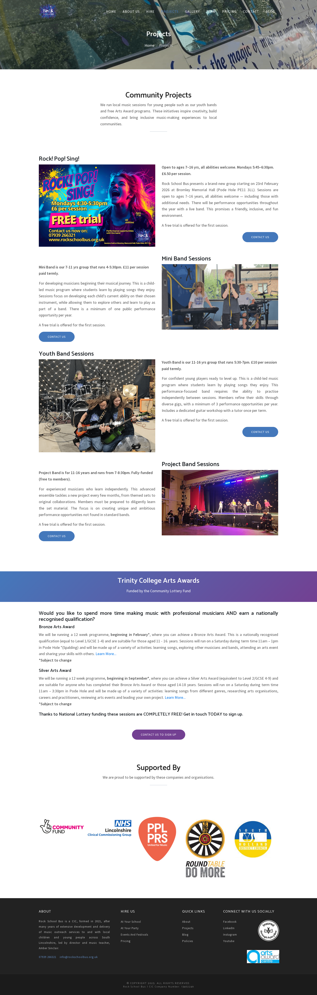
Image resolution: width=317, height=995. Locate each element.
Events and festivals (134, 934)
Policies (187, 941)
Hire (150, 11)
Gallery (192, 11)
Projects (170, 11)
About (186, 922)
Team (211, 11)
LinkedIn (229, 928)
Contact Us (260, 237)
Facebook (230, 922)
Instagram (230, 934)
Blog (270, 11)
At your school (131, 922)
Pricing (229, 11)
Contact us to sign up (158, 734)
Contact (251, 11)
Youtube (228, 941)
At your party (130, 928)
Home (111, 11)
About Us (131, 11)
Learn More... (106, 653)
